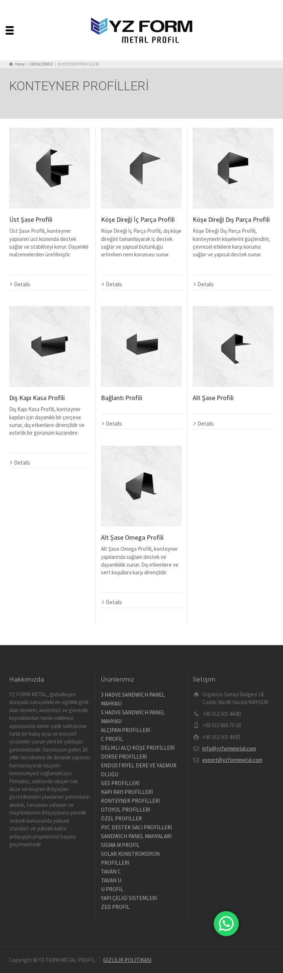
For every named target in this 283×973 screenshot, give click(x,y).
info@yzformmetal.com (229, 748)
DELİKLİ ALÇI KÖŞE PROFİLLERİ (138, 747)
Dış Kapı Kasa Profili (37, 397)
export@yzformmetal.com (232, 759)
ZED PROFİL (115, 906)
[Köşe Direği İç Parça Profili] (141, 168)
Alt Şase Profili (213, 397)
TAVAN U (111, 880)
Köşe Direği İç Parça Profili (138, 219)
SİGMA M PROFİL (120, 844)
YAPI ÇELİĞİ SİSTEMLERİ (129, 898)
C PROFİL (112, 738)
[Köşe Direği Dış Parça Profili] (233, 168)
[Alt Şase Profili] (233, 346)
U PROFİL (112, 889)
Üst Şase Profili (30, 219)
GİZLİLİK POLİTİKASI (127, 959)
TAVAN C (111, 871)
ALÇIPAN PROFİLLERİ (125, 730)
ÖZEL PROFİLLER (121, 818)
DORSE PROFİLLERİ (124, 756)
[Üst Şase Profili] (49, 168)
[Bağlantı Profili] (141, 346)
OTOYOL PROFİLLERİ (125, 809)
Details (22, 284)
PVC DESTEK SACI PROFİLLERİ (136, 827)
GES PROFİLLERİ (120, 783)
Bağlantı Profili (121, 397)
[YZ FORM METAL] (141, 29)
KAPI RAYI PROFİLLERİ (127, 791)
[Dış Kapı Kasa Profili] (49, 346)
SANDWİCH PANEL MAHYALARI (136, 836)
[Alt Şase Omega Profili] (141, 486)
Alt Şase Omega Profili (132, 537)
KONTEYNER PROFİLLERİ (130, 800)
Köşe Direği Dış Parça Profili (231, 219)
